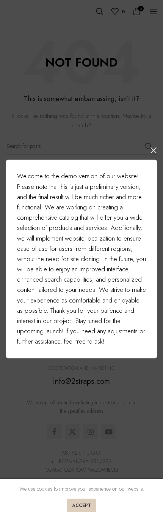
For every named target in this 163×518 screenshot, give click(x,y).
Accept (81, 505)
